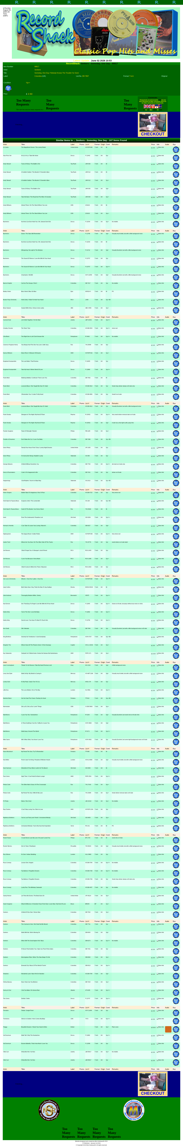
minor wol (115, 328)
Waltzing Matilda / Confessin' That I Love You (34, 378)
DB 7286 (87, 439)
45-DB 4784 (88, 862)
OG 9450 (88, 817)
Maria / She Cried (26, 801)
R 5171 (87, 731)
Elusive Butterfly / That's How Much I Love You (34, 1043)
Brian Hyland (7, 308)
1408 (86, 299)
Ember (72, 1027)
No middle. (115, 221)
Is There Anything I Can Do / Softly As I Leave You (35, 723)
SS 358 (87, 456)
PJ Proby (5, 801)
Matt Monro (6, 715)
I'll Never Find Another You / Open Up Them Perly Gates (37, 949)
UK (102, 147)
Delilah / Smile (25, 998)
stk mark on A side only (118, 464)
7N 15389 (88, 793)
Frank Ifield (6, 378)
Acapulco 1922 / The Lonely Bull (30, 501)
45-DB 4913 (88, 386)
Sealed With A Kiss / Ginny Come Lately (32, 308)
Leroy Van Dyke (7, 673)
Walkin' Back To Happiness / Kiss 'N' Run (33, 492)
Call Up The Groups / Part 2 (29, 283)
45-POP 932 (88, 353)
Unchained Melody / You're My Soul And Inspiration (36, 826)
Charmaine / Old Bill (27, 275)
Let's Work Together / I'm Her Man (30, 320)
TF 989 (87, 751)
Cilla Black (6, 336)
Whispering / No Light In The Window (32, 250)
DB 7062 (87, 378)
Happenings (6, 480)
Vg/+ (107, 188)
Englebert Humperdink (9, 361)
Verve (72, 826)
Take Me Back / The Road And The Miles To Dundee (36, 197)
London (73, 690)
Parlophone (74, 336)
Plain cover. (115, 1027)
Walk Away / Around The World (30, 731)
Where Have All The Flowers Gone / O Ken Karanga (36, 645)
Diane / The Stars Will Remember (30, 233)
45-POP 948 (88, 534)
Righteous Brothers (8, 817)
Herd (4, 517)
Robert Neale (7, 838)
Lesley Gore (6, 681)
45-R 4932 (88, 739)
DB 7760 (87, 464)
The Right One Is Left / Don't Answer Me (32, 336)
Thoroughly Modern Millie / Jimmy (31, 595)
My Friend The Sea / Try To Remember (32, 751)
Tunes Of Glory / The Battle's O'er (30, 164)
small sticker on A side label (120, 542)
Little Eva (5, 690)
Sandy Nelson (7, 895)
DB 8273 (87, 940)
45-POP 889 (88, 147)
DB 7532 (87, 912)
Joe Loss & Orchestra (9, 579)
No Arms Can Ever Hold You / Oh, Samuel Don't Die (36, 221)
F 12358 (87, 1043)
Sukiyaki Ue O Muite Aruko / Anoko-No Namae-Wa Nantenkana (39, 653)
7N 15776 (88, 542)
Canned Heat (7, 320)
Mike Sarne (6, 739)
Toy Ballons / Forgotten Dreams (30, 871)
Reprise (73, 414)
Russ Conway (7, 862)
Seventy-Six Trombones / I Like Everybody (33, 636)
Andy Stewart (7, 164)
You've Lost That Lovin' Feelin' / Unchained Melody (35, 817)
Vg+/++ (108, 266)
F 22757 (87, 258)
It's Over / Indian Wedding (28, 854)
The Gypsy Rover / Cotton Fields (30, 534)
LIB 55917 (88, 1052)
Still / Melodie (25, 628)
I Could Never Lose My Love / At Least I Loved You (35, 838)
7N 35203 (88, 846)
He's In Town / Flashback (28, 846)
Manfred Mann (7, 698)
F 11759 (87, 620)
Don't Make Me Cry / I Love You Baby (31, 439)
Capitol (73, 645)
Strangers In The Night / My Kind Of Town (33, 414)
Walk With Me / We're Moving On (30, 932)
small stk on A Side (117, 838)
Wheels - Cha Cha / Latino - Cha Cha (32, 579)
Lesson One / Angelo (27, 862)
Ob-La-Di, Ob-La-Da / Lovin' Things (31, 706)
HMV (72, 353)
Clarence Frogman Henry (10, 344)
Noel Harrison (7, 768)
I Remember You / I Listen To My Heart (32, 394)
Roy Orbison (6, 854)
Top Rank (73, 164)
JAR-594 (87, 197)
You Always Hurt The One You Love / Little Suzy (35, 344)
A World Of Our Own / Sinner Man (30, 912)
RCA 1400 (88, 550)
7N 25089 (88, 344)
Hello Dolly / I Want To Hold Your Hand (32, 299)
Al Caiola (5, 147)
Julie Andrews (7, 595)
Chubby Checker (8, 328)
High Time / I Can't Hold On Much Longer (33, 776)
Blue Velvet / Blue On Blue (28, 291)
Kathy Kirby (6, 612)
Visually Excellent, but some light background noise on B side (129, 739)
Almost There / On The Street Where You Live (34, 205)
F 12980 (87, 369)
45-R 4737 (88, 636)
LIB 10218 (88, 801)
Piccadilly (73, 846)
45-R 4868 (88, 723)
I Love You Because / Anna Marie (30, 558)
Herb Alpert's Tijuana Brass (11, 509)
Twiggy (5, 1027)
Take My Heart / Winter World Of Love (32, 369)
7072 (86, 1018)
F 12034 (87, 221)
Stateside (73, 456)
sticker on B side (116, 472)
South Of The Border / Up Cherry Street (32, 509)
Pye (72, 344)
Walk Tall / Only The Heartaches (30, 1035)
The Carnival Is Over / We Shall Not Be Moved (34, 924)
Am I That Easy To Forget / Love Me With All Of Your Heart (37, 603)
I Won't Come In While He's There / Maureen (34, 567)
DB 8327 (87, 525)
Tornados (6, 1010)
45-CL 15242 (89, 645)
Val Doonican (7, 1035)
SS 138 (87, 501)
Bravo (72, 904)
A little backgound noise (119, 665)
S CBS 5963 (88, 706)
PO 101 (87, 826)
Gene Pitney (6, 447)
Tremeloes (6, 1018)
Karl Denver (6, 603)
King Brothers (7, 636)
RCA (72, 299)
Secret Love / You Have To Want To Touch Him (34, 620)
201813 (87, 205)
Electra (73, 587)
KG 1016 (87, 665)
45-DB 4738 (88, 871)
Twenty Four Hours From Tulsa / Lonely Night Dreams (36, 447)
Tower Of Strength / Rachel (29, 431)
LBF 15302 (88, 320)
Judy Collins (6, 587)
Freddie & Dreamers (9, 439)
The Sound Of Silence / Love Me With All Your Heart (36, 258)
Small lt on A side (117, 394)
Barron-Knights (7, 283)
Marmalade (6, 706)
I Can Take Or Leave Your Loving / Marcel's (33, 525)
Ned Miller (6, 760)
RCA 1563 (88, 567)
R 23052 (87, 414)
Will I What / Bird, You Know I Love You (32, 739)
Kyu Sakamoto (7, 653)
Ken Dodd (6, 628)
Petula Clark (6, 784)
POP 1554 (88, 776)
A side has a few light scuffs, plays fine (123, 423)
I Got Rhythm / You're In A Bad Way (31, 480)
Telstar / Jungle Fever (27, 1010)
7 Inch (96, 147)
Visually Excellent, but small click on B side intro (125, 715)
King (72, 665)
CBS (72, 205)
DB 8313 (87, 965)
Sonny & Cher (7, 990)
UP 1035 (87, 447)
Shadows (6, 973)
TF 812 (87, 698)
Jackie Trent (6, 542)
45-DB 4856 (88, 394)
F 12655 (87, 361)
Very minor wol (116, 492)
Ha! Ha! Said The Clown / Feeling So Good (33, 698)
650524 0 (88, 291)
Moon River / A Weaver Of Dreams (31, 353)
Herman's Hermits (8, 525)
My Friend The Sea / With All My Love (32, 793)
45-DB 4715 (88, 492)
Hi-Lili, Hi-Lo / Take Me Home (29, 155)
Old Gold (73, 517)
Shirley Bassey (7, 982)
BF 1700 (87, 838)
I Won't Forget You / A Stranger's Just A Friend (34, 550)
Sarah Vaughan (7, 904)
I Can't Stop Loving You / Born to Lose (32, 809)
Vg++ (107, 180)
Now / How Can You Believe (29, 982)
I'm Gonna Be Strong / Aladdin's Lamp (32, 456)
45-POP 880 (88, 579)
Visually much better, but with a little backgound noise (127, 233)
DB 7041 (87, 472)
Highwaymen (7, 534)
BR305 (87, 904)
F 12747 (87, 998)
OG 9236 (88, 517)
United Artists (74, 147)
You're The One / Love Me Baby (30, 612)
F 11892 (87, 612)
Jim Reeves (6, 550)
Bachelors (6, 221)
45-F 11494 (88, 1010)
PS (113, 291)
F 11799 (87, 233)
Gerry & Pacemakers (9, 472)
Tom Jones (6, 998)
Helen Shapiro (7, 492)
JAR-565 (87, 164)
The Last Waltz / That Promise (29, 361)
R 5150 (87, 715)
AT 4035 (87, 990)
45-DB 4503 (88, 328)
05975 (87, 595)
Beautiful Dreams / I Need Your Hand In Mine (34, 1027)
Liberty (73, 320)
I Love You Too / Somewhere (29, 715)
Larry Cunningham (8, 665)
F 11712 (87, 250)
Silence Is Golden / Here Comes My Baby (33, 1018)
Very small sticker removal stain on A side (123, 414)
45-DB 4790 (88, 973)
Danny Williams (7, 353)
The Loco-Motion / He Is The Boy (30, 690)
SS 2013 (87, 480)
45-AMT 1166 (89, 673)
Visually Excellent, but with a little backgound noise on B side (129, 628)
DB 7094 (87, 628)
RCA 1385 (88, 558)
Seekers (5, 912)
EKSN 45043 (89, 587)
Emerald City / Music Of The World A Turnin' (33, 965)
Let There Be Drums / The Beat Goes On (32, 895)
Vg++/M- (108, 299)
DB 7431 (87, 949)
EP (95, 904)
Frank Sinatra (7, 414)
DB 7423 (87, 982)
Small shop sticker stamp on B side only (123, 386)
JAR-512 (87, 172)
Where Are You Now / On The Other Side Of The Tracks (37, 542)
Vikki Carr (6, 1052)
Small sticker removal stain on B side (122, 793)
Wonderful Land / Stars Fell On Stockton (32, 973)
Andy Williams (7, 205)
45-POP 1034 (89, 809)
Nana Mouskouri (8, 751)
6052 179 (88, 681)
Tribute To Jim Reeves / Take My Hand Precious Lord (36, 665)
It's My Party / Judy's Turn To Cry (30, 681)
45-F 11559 (88, 275)
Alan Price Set (7, 155)
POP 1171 (88, 653)
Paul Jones (6, 776)
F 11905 (87, 603)
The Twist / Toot (25, 328)
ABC (72, 308)
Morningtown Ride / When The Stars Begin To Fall (35, 957)
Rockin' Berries (7, 846)
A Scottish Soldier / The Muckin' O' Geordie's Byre (35, 172)
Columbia (73, 283)
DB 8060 (87, 957)
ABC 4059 (88, 308)
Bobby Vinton (7, 291)
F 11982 (87, 1035)
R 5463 (87, 336)
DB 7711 (87, 924)
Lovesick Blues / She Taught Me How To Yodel (34, 386)
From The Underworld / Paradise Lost (32, 517)
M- (106, 147)
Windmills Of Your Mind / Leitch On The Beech (34, 768)
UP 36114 (88, 895)
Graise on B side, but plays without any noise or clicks (127, 603)
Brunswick (74, 595)
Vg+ (107, 155)
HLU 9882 (88, 854)
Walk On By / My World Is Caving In (31, 673)
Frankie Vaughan (8, 431)
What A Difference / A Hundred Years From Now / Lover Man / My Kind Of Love (43, 904)
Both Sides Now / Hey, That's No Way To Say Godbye (36, 587)
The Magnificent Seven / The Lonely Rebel (33, 147)
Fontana (73, 698)
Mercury (73, 673)
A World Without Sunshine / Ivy (30, 464)
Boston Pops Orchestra (9, 299)
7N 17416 (88, 784)
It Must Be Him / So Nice (28, 1052)
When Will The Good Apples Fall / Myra (32, 940)
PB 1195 (87, 431)
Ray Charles (6, 809)
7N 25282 (88, 509)
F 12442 (87, 155)
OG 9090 (88, 768)
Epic (72, 291)
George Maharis (7, 464)
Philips (73, 431)
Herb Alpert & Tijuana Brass (11, 501)
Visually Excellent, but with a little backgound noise (126, 250)
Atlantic (73, 990)
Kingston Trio (7, 645)
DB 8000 (87, 932)
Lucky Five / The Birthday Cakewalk (31, 887)
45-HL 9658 (88, 760)
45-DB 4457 (88, 887)
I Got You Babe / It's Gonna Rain (30, 990)
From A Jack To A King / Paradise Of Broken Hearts (35, 760)
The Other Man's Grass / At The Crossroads (33, 784)
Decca (72, 155)
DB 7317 (87, 283)
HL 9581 (87, 690)
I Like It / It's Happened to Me (29, 472)
